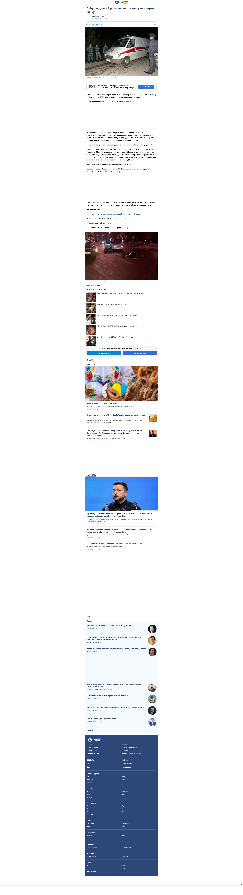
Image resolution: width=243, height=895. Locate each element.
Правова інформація (93, 747)
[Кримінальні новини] (89, 360)
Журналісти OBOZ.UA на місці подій (132, 753)
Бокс (123, 794)
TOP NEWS (91, 475)
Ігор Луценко (90, 628)
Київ (88, 776)
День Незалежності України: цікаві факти (103, 403)
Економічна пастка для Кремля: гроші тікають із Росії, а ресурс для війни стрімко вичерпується (113, 685)
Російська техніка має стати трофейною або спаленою (107, 696)
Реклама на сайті (92, 750)
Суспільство (126, 767)
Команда (124, 744)
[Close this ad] (241, 884)
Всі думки (89, 730)
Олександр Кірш (91, 710)
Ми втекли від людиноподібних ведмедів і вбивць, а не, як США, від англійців (115, 707)
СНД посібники (91, 814)
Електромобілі (126, 823)
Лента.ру (116, 171)
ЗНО (88, 811)
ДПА (123, 808)
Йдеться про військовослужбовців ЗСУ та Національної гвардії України (109, 535)
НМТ (123, 811)
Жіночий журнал (91, 871)
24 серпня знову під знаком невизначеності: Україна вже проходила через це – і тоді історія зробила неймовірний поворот (115, 638)
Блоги (89, 767)
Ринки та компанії (92, 847)
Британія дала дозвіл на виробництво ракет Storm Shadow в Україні (114, 543)
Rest (88, 616)
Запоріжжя (90, 779)
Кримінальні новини (98, 16)
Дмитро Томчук (91, 722)
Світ (88, 764)
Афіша (89, 865)
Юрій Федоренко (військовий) (96, 689)
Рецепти (89, 835)
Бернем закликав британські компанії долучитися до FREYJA (105, 546)
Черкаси (89, 782)
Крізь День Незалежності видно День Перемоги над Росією (108, 626)
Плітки (123, 865)
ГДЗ (88, 806)
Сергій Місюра (91, 699)
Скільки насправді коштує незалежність (101, 719)
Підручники (125, 806)
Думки (89, 621)
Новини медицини (92, 856)
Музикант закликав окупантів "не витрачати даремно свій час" (106, 438)
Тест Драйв (90, 823)
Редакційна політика (92, 285)
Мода (123, 868)
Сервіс (123, 826)
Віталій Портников (92, 642)
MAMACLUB (125, 856)
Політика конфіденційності (129, 747)
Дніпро (124, 779)
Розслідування (127, 764)
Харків (123, 776)
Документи (125, 750)
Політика (125, 760)
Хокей (88, 794)
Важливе (90, 364)
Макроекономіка (126, 847)
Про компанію (91, 744)
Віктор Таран (90, 651)
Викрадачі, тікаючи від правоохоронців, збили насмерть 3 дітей (113, 214)
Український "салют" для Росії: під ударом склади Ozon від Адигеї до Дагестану (116, 649)
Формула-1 (90, 797)
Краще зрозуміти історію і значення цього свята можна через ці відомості (110, 406)
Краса (88, 868)
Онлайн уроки (91, 808)
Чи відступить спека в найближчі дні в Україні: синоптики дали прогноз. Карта (116, 416)
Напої (123, 835)
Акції (88, 826)
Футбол (89, 791)
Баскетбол (125, 791)
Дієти (88, 838)
